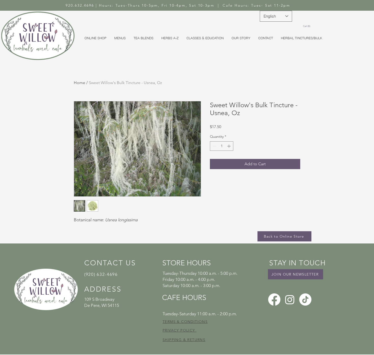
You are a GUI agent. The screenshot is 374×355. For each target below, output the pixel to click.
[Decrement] (214, 146)
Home (79, 82)
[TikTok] (305, 299)
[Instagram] (290, 299)
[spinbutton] (221, 146)
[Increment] (229, 146)
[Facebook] (274, 299)
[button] (307, 26)
